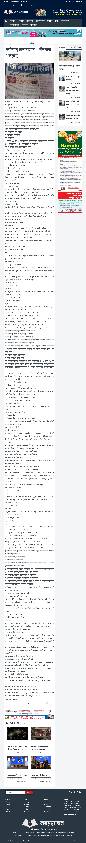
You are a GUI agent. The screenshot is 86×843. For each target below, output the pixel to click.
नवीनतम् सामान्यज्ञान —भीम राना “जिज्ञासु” (28, 52)
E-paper (79, 2)
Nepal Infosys (79, 841)
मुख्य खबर (62, 47)
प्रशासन (70, 47)
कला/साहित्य (40, 21)
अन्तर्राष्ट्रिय (8, 812)
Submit (29, 792)
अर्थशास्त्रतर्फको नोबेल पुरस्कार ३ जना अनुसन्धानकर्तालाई (17, 776)
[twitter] (71, 792)
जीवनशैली (33, 25)
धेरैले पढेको (77, 47)
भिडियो (27, 812)
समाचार (12, 21)
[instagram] (77, 792)
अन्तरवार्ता (29, 21)
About (6, 2)
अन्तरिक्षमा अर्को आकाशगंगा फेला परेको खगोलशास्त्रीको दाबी (17, 748)
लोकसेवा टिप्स (14, 25)
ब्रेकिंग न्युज (8, 802)
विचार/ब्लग (65, 21)
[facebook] (69, 792)
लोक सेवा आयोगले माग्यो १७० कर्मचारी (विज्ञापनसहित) (40, 748)
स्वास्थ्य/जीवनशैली (49, 802)
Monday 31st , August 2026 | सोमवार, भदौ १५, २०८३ (19, 5)
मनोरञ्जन (25, 25)
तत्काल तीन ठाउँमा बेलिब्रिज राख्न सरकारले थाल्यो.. (73, 90)
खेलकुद (49, 21)
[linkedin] (80, 792)
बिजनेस (21, 21)
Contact (24, 2)
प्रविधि (57, 21)
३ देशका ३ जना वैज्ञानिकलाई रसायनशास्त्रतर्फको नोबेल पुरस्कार (41, 776)
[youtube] (74, 792)
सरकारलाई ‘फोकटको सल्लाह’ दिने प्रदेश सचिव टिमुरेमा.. (73, 104)
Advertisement (15, 2)
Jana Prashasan (16, 841)
